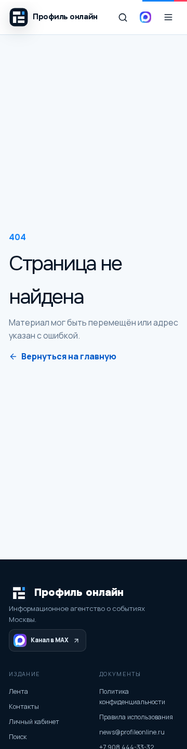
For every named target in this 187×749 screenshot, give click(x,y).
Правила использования (136, 717)
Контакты (24, 706)
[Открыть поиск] (122, 17)
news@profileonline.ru (132, 732)
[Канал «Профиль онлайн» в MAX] (145, 17)
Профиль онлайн (79, 592)
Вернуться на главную (68, 356)
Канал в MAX (50, 640)
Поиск (17, 736)
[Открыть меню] (168, 17)
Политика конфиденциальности (132, 696)
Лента (18, 691)
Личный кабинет (34, 721)
